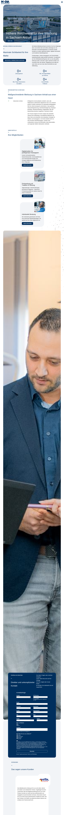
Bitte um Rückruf (20, 722)
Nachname (35, 706)
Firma (17, 702)
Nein (19, 725)
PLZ (34, 714)
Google (19, 735)
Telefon (38, 718)
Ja (18, 724)
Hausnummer (36, 710)
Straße (17, 710)
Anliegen (18, 727)
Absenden (32, 751)
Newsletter (20, 737)
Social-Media (20, 736)
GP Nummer (36, 695)
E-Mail (17, 718)
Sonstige (19, 738)
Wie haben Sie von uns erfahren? (23, 733)
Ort (17, 714)
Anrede (18, 695)
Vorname (18, 706)
